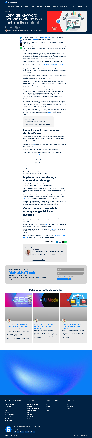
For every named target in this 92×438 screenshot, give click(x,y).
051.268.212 (34, 429)
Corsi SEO (28, 412)
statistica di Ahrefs (53, 229)
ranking (46, 224)
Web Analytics (8, 418)
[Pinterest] (28, 432)
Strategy (27, 6)
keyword (35, 39)
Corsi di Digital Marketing (31, 410)
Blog (47, 404)
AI (21, 6)
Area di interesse (50, 393)
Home (6, 11)
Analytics (72, 6)
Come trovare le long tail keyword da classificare (35, 121)
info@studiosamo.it (41, 429)
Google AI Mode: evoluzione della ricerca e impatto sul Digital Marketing (45, 326)
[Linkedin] (15, 432)
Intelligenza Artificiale (9, 404)
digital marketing (45, 37)
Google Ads (7, 410)
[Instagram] (18, 432)
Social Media (39, 6)
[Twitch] (31, 432)
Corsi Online (28, 418)
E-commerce (79, 6)
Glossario (48, 410)
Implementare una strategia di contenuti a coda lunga (36, 122)
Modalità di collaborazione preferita (75, 393)
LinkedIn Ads (8, 416)
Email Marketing (63, 6)
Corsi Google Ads (29, 414)
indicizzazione (27, 198)
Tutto (17, 6)
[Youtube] (21, 432)
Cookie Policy (84, 435)
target (39, 154)
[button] (21, 38)
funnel (49, 112)
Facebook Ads (8, 412)
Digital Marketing (8, 406)
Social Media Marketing (10, 414)
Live (47, 408)
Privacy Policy (65, 276)
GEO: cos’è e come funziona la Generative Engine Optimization (17, 325)
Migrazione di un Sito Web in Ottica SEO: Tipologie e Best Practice (71, 326)
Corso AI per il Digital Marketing (32, 408)
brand (58, 154)
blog (35, 64)
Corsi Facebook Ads (30, 416)
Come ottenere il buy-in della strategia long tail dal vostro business (38, 124)
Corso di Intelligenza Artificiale (32, 404)
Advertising (55, 6)
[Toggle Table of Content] (50, 119)
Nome (47, 388)
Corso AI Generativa (30, 406)
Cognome (69, 388)
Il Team (67, 404)
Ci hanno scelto (69, 406)
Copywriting (47, 6)
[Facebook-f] (23, 432)
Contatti (68, 408)
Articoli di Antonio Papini (39, 259)
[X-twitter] (26, 432)
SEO (33, 6)
